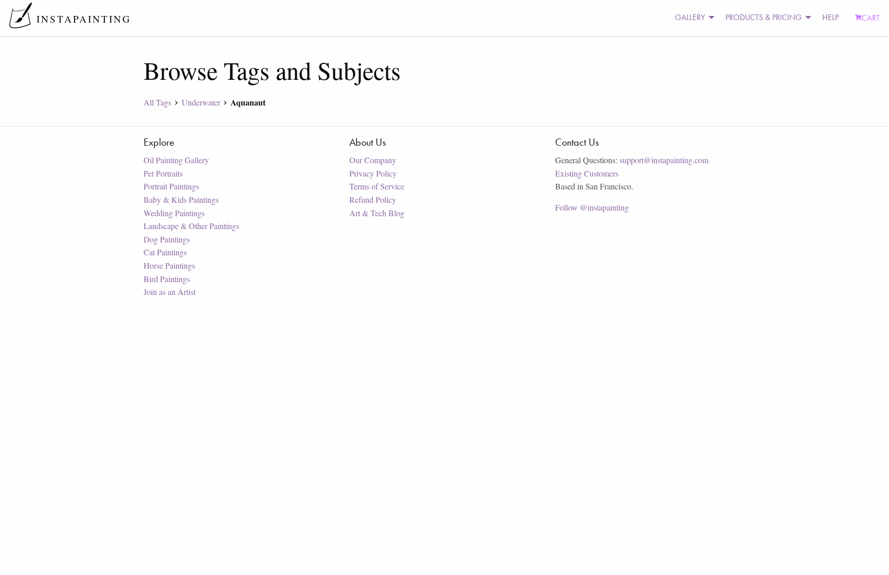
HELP (830, 17)
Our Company (372, 159)
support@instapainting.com (663, 159)
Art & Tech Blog (376, 212)
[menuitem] (692, 18)
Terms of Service (376, 186)
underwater (201, 102)
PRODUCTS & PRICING (763, 17)
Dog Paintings (167, 239)
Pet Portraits (163, 173)
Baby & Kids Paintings (181, 199)
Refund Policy (372, 199)
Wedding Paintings (174, 212)
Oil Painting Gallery (176, 159)
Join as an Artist (169, 291)
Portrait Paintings (171, 186)
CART (871, 17)
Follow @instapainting (592, 207)
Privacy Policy (373, 173)
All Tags (157, 102)
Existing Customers (586, 173)
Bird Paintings (167, 278)
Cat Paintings (165, 252)
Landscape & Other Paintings (191, 225)
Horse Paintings (169, 265)
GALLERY (690, 17)
